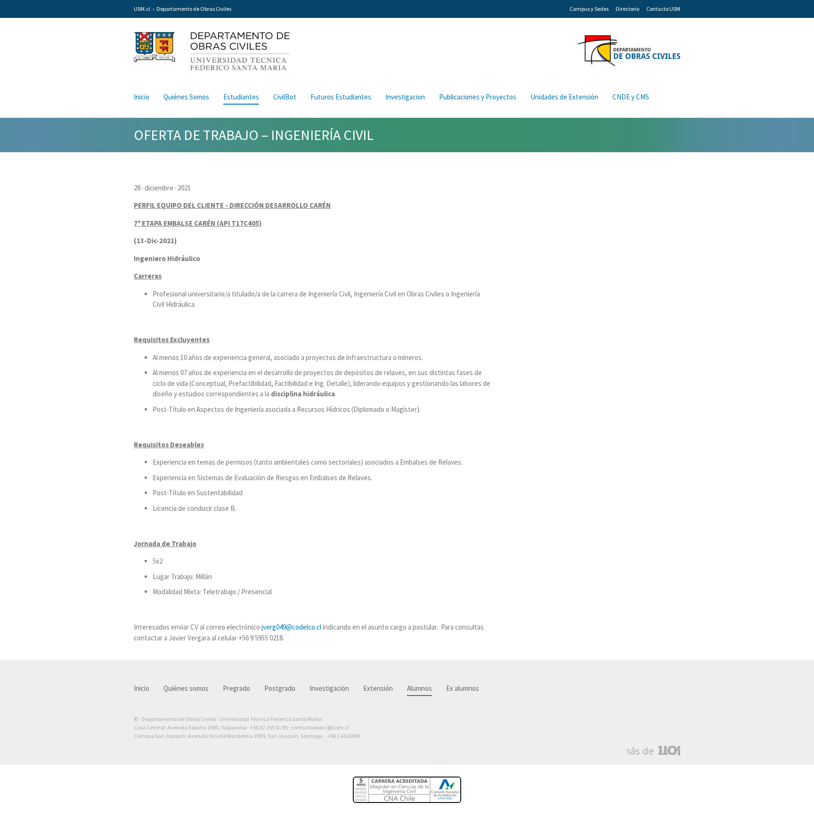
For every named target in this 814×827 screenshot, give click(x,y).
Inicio (141, 96)
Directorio (627, 8)
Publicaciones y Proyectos (477, 96)
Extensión (378, 688)
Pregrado (236, 688)
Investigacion (405, 96)
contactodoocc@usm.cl (320, 727)
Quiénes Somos (186, 96)
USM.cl (142, 8)
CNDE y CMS (630, 96)
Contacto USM (663, 8)
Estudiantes (241, 96)
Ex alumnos (462, 688)
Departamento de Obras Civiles (193, 8)
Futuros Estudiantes (340, 96)
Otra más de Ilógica (653, 750)
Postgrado (279, 688)
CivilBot (284, 96)
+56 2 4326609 (343, 735)
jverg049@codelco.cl (291, 626)
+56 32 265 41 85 (269, 727)
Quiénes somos (186, 688)
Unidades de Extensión (564, 96)
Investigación (329, 688)
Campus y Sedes (589, 8)
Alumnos (419, 688)
